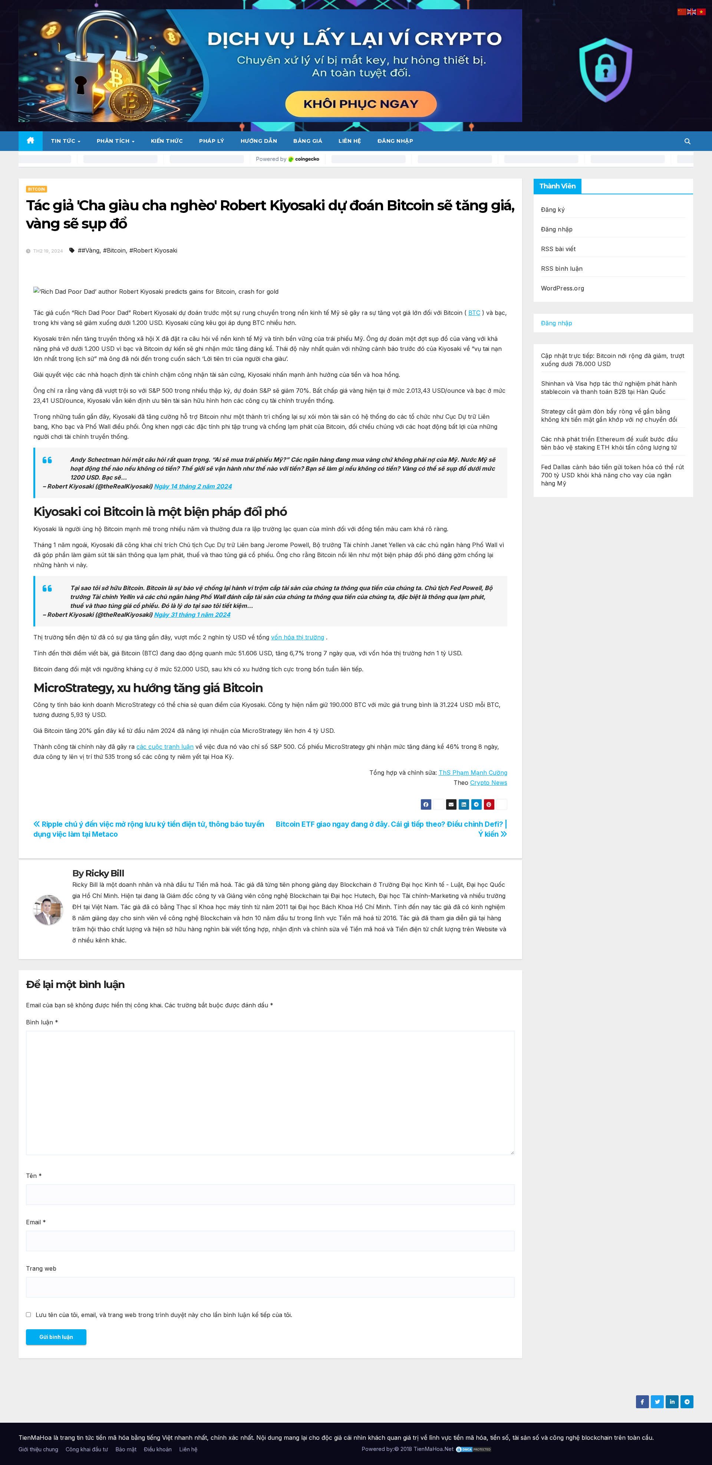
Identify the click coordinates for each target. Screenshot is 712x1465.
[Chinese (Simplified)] (682, 11)
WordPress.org (562, 288)
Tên (34, 1175)
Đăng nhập (395, 141)
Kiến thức (167, 141)
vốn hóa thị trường (297, 637)
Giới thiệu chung (38, 1449)
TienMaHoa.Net (433, 1449)
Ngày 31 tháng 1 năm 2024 (192, 614)
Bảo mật (125, 1449)
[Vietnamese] (701, 11)
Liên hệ (350, 141)
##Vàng (88, 250)
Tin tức (64, 141)
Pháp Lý (211, 141)
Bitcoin (36, 189)
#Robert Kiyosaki (153, 250)
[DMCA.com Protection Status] (473, 1449)
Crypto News (488, 782)
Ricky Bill (104, 873)
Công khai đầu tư (87, 1449)
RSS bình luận (562, 268)
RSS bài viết (558, 249)
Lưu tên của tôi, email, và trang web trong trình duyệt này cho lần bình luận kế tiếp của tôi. (164, 1314)
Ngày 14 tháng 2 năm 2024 (193, 486)
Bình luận (42, 1022)
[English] (692, 11)
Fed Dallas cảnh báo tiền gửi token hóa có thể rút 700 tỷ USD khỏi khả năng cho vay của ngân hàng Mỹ (612, 475)
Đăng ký (553, 209)
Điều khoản (158, 1449)
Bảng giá (307, 141)
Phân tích (114, 141)
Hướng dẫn (259, 141)
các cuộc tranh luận (165, 746)
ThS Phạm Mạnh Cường (473, 772)
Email (36, 1222)
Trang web (41, 1268)
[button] (687, 141)
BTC (474, 312)
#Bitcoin (114, 250)
